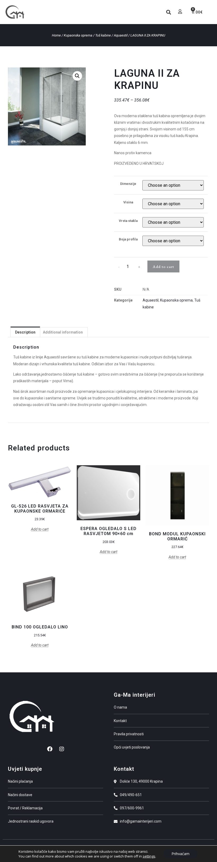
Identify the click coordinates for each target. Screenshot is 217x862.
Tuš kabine (103, 35)
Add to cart (163, 266)
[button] (155, 12)
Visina (128, 202)
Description (25, 332)
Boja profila (128, 239)
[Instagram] (61, 749)
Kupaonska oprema (78, 35)
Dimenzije (128, 184)
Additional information (63, 332)
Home (56, 35)
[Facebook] (49, 749)
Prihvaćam (180, 853)
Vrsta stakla (128, 221)
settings (149, 856)
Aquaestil (121, 35)
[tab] (25, 331)
